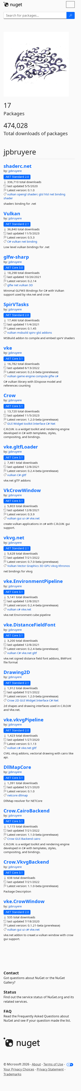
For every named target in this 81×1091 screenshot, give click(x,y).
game (21, 376)
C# (9, 241)
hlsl (46, 194)
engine (30, 376)
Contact (11, 973)
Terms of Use (53, 1064)
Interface (39, 423)
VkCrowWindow (22, 490)
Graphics (33, 566)
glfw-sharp (16, 257)
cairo (37, 839)
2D (17, 700)
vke (8, 348)
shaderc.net (17, 166)
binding (60, 194)
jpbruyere (15, 171)
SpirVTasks (16, 304)
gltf (24, 475)
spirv (32, 332)
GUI (10, 423)
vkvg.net (14, 537)
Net (53, 423)
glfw (10, 285)
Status (10, 992)
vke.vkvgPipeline (23, 720)
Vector (21, 566)
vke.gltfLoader (21, 447)
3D (31, 285)
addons (47, 332)
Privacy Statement (50, 1069)
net (52, 194)
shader (8, 198)
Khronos (64, 566)
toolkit (28, 423)
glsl (41, 194)
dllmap (23, 795)
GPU (47, 566)
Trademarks (12, 1074)
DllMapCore (17, 767)
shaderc (32, 194)
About (36, 1064)
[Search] (70, 15)
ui (23, 518)
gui (19, 518)
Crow (10, 395)
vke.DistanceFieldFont (29, 625)
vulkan (11, 194)
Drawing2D (17, 672)
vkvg (54, 566)
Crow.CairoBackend (27, 811)
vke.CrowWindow (24, 901)
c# (56, 376)
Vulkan (12, 213)
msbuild (22, 332)
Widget (18, 423)
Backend (27, 839)
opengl (22, 194)
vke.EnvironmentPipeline (33, 581)
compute (42, 376)
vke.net (35, 518)
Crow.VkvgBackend (26, 862)
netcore (12, 795)
